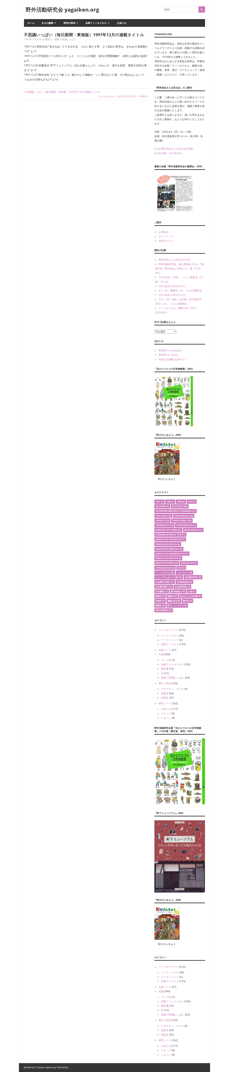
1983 (170, 501)
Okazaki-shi (189, 563)
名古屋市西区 (182, 586)
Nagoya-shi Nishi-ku (168, 558)
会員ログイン (166, 240)
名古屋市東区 (164, 586)
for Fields (163, 515)
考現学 (160, 600)
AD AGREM (162, 506)
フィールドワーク (169, 629)
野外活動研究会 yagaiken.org (62, 9)
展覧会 (165, 693)
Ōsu (181, 567)
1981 (159, 501)
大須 (191, 591)
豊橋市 (160, 605)
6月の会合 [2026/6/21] (172, 286)
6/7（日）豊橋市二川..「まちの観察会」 (181, 290)
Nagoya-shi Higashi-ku (170, 539)
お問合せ (164, 232)
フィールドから (165, 572)
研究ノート (165, 703)
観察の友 (174, 600)
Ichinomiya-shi (186, 525)
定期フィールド (170, 644)
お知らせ (121, 22)
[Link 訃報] (160, 153)
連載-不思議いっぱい (65, 39)
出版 (161, 654)
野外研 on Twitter (169, 354)
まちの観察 (47, 22)
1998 (181, 501)
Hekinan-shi (164, 525)
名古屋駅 (162, 591)
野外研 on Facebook (170, 350)
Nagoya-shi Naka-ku (169, 548)
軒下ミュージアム (177, 605)
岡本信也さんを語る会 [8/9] (174, 259)
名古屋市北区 (184, 581)
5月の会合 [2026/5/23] (172, 294)
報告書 (165, 668)
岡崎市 (160, 596)
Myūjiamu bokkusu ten (170, 534)
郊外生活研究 (164, 610)
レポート (166, 717)
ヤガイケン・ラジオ (172, 688)
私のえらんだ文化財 (190, 596)
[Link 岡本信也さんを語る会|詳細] (173, 148)
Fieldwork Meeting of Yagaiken (176, 511)
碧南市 (172, 596)
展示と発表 (165, 683)
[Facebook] (175, 153)
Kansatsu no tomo (168, 530)
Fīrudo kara (181, 520)
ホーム (31, 22)
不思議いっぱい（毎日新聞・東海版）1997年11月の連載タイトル (62, 92)
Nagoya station (167, 563)
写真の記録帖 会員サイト (173, 359)
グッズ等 (166, 660)
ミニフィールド (170, 635)
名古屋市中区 (193, 577)
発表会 (165, 697)
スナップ (166, 713)
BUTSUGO (179, 506)
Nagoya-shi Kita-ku (168, 544)
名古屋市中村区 (165, 581)
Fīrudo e (162, 520)
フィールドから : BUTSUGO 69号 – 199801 (123, 96)
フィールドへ (184, 572)
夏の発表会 (178, 591)
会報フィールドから (96, 22)
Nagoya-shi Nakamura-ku (172, 553)
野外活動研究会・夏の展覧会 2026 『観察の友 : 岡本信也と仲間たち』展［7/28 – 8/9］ (179, 268)
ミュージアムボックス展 (169, 577)
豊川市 (187, 600)
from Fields (183, 515)
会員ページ (165, 650)
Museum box (193, 530)
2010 (191, 501)
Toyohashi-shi (165, 567)
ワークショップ (170, 639)
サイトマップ (166, 236)
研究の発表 (69, 22)
